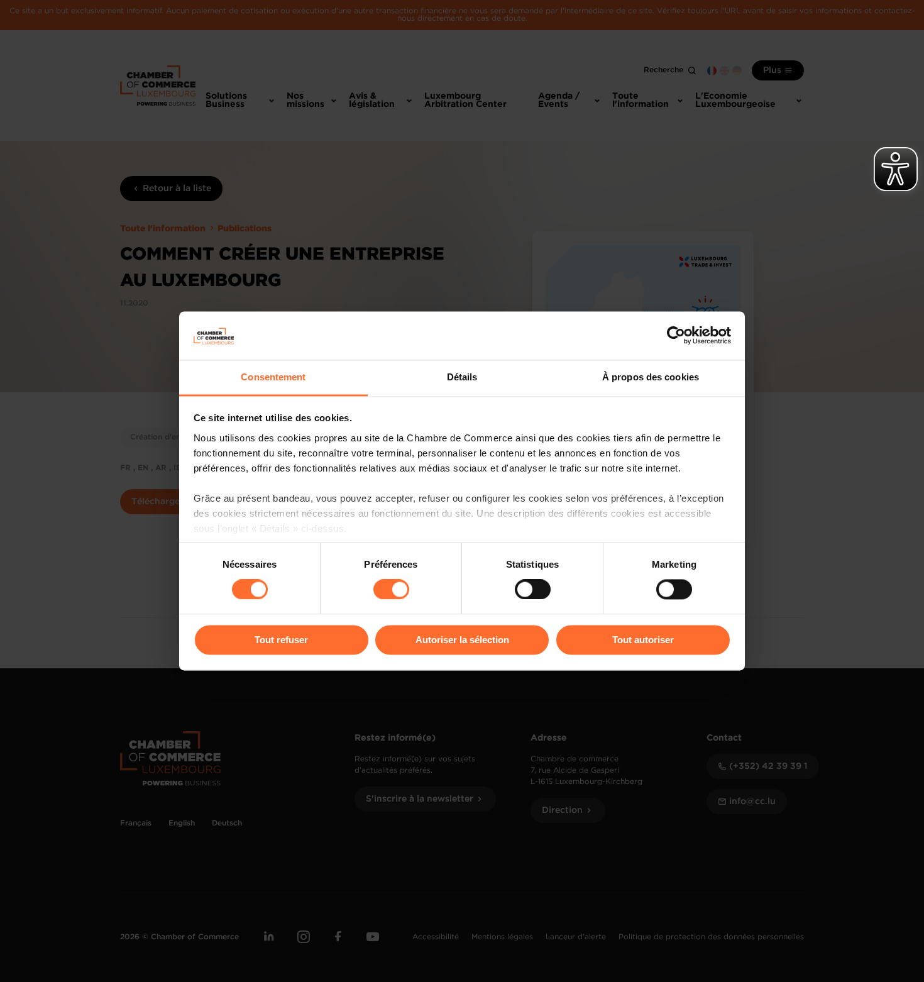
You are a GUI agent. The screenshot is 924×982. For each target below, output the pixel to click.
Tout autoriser (643, 639)
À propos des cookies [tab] (650, 377)
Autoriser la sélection (462, 639)
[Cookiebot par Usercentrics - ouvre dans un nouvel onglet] (676, 335)
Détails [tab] (462, 377)
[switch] (391, 590)
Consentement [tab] (273, 377)
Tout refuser (281, 639)
